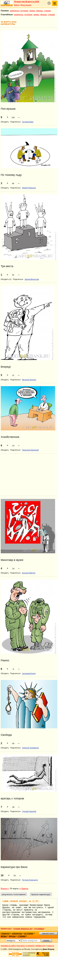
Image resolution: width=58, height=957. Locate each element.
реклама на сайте (8, 946)
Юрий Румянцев (29, 188)
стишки (47, 10)
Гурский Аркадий (29, 811)
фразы (39, 10)
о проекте (30, 946)
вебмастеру (41, 946)
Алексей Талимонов (30, 748)
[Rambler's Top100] (15, 954)
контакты (21, 946)
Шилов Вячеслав (32, 279)
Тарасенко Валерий (30, 450)
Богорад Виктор (28, 573)
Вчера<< (5, 888)
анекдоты (14, 10)
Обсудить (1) (6, 279)
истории (24, 10)
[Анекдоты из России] (7, 3)
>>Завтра (23, 888)
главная (5, 934)
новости (50, 946)
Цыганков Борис (29, 673)
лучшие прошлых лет (23, 929)
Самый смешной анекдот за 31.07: (20, 901)
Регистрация (26, 5)
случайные (39, 929)
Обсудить (5, 122)
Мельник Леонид (29, 380)
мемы (32, 10)
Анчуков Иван (27, 122)
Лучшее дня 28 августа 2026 (26, 2)
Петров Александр (30, 880)
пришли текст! (48, 933)
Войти (16, 5)
